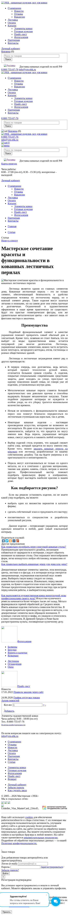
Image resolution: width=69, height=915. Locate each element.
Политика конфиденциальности (13, 725)
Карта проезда (9, 163)
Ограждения (14, 664)
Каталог (12, 25)
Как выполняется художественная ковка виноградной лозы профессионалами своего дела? (33, 597)
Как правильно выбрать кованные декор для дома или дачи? (34, 564)
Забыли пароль (16, 787)
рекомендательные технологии (41, 837)
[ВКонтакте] (3, 540)
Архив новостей (10, 700)
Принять (7, 912)
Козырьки (13, 655)
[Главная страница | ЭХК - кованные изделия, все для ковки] (24, 2)
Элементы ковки (23, 28)
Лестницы (13, 661)
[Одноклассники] (10, 540)
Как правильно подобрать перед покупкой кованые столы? (33, 546)
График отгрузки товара (26, 697)
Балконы (12, 646)
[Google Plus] (17, 540)
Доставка (13, 19)
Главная (12, 226)
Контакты (13, 43)
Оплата (12, 22)
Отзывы (18, 14)
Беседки (12, 649)
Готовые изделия (23, 31)
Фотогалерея (21, 37)
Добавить (9, 711)
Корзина (5, 51)
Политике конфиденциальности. (19, 843)
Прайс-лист (20, 34)
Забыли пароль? (10, 870)
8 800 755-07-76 (9, 69)
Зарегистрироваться (52, 867)
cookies (29, 817)
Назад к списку (9, 240)
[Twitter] (6, 540)
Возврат (12, 779)
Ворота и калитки (17, 652)
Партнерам (14, 40)
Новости (19, 11)
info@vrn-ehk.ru (27, 69)
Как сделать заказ (17, 790)
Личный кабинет (10, 48)
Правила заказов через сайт (28, 692)
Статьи (11, 232)
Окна (10, 666)
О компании (14, 8)
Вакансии (19, 17)
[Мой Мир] (14, 540)
